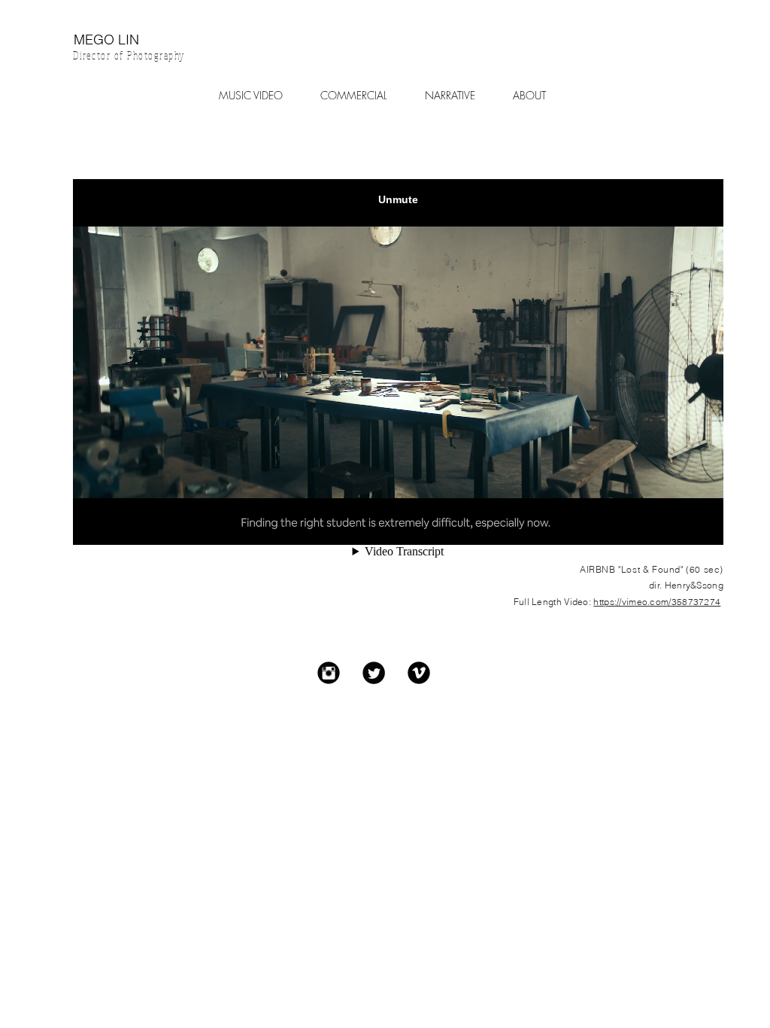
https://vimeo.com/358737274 (656, 601)
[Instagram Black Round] (328, 673)
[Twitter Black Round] (373, 673)
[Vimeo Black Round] (419, 673)
